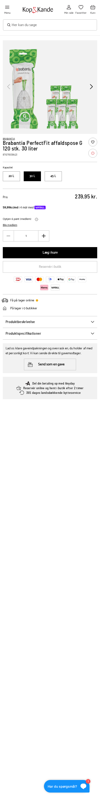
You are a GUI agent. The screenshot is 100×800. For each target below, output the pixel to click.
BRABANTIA (9, 139)
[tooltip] (93, 153)
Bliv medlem (10, 225)
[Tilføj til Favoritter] (92, 142)
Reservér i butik (50, 267)
